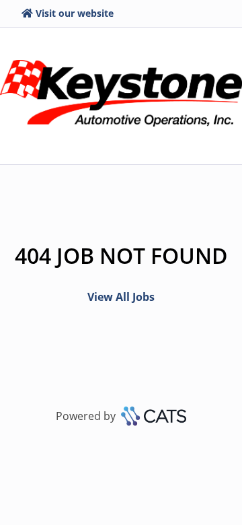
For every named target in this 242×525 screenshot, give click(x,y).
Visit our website (75, 13)
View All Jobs (121, 296)
